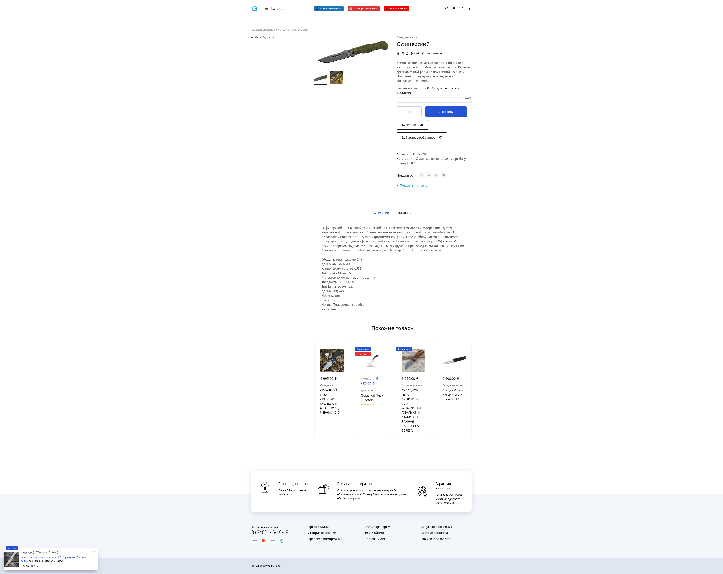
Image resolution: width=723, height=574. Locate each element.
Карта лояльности (434, 533)
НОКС (411, 163)
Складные (326, 385)
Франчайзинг (374, 533)
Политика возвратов (436, 539)
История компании (322, 533)
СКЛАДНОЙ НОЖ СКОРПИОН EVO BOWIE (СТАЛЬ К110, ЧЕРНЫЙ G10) (330, 401)
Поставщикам (374, 539)
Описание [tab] (381, 213)
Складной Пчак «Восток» (372, 397)
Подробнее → (29, 566)
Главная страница (263, 29)
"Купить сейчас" (413, 125)
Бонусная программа (436, 527)
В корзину (446, 112)
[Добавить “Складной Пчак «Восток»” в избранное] (384, 360)
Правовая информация (325, 539)
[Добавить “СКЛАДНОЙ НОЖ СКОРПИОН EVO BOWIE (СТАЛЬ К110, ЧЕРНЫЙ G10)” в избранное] (343, 360)
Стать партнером (377, 527)
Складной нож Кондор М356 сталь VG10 (452, 394)
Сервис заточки (398, 8)
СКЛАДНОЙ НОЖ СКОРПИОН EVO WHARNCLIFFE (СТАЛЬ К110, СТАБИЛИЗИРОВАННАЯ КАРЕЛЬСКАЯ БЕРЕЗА (413, 410)
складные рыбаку (453, 159)
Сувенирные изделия (365, 8)
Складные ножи (408, 37)
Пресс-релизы (318, 527)
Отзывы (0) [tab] (404, 213)
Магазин (283, 29)
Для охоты (367, 390)
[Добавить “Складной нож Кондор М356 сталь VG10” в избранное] (466, 360)
